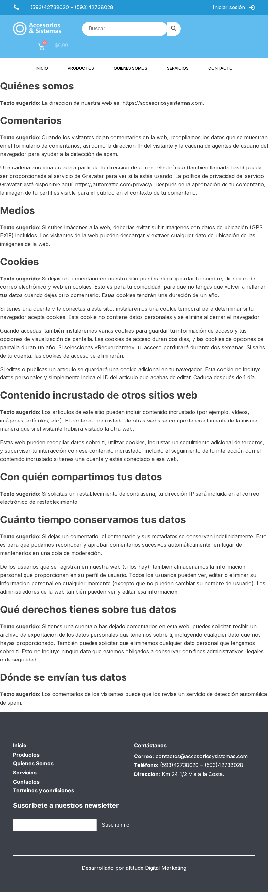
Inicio (42, 68)
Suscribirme (115, 825)
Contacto (220, 68)
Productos (81, 68)
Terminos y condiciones (43, 790)
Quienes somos (130, 68)
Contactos (26, 781)
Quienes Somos (33, 763)
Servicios (178, 68)
